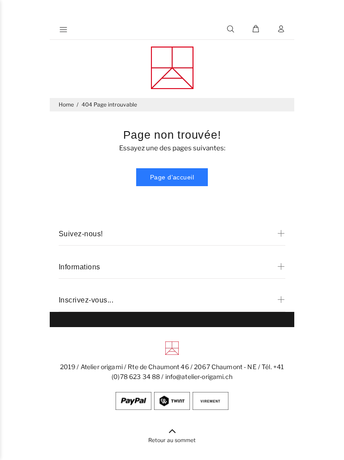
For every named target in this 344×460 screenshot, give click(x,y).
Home (66, 104)
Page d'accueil (172, 177)
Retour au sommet (172, 440)
